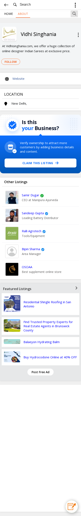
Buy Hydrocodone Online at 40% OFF (50, 357)
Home (8, 14)
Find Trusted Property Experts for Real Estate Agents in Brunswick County (48, 326)
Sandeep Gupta (33, 213)
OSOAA (27, 267)
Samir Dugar (30, 195)
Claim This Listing (37, 163)
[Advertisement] (40, 448)
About (23, 14)
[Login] (75, 5)
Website (18, 78)
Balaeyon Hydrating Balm (41, 342)
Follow (11, 62)
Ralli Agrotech (31, 231)
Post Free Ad (40, 372)
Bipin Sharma (31, 249)
